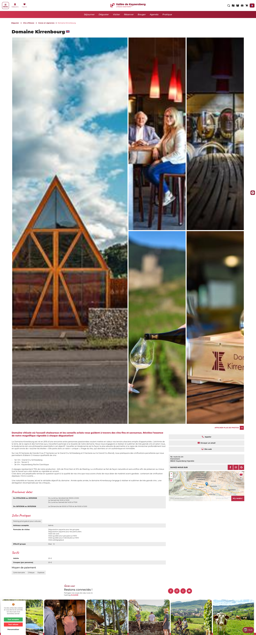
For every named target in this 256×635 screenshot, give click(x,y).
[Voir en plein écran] (171, 480)
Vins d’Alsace (28, 23)
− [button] (171, 476)
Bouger (142, 14)
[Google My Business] (241, 467)
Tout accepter (13, 619)
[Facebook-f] (170, 591)
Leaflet (242, 492)
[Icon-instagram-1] (177, 591)
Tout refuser (13, 624)
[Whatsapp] (183, 591)
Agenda (154, 14)
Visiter (116, 14)
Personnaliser (13, 629)
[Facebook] (230, 467)
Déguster (104, 14)
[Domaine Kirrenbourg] (215, 327)
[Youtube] (189, 591)
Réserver (129, 14)
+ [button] (171, 473)
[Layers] (241, 474)
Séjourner (89, 14)
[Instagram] (235, 467)
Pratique (167, 14)
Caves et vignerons (46, 23)
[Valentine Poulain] (157, 134)
